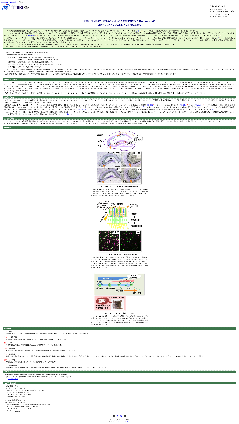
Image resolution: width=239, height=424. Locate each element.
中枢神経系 (33, 35)
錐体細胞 (184, 105)
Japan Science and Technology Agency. (123, 421)
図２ (213, 109)
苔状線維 (200, 105)
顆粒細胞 (152, 105)
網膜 (139, 31)
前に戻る (119, 416)
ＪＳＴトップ (4, 2)
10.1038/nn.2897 (13, 379)
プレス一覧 (13, 2)
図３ (68, 114)
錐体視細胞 (84, 109)
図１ (144, 107)
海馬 (219, 38)
